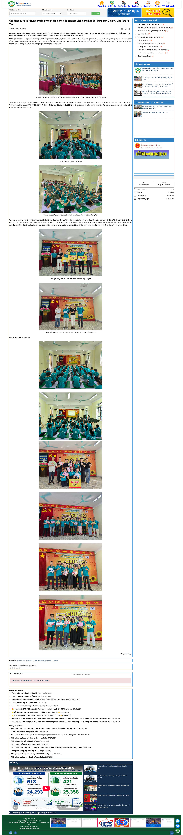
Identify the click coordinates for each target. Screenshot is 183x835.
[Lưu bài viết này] (130, 29)
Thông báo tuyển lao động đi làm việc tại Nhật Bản (30, 706)
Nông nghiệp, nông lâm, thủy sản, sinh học (152, 50)
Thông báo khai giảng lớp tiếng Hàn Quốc (27, 693)
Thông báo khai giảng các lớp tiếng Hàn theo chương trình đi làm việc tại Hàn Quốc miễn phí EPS (46, 747)
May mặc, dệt (142, 34)
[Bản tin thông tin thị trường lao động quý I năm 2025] (90, 798)
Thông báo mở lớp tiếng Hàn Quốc (24, 702)
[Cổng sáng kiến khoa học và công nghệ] (58, 822)
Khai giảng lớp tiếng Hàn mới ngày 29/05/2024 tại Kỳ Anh (31, 754)
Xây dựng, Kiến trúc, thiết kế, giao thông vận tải (154, 27)
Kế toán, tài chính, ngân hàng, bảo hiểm (151, 31)
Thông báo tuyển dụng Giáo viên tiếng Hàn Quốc (29, 738)
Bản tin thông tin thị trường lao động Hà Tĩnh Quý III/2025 (112, 777)
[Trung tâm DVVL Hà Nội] (106, 822)
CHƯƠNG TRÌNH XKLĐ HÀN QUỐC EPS (149, 102)
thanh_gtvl (129, 654)
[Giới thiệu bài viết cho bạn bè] (122, 29)
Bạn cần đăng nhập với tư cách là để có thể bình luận (31, 680)
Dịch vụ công (140, 140)
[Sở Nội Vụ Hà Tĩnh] (90, 822)
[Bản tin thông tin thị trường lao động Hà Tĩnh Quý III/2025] (90, 778)
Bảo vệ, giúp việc (143, 40)
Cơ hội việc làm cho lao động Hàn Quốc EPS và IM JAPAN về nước (157, 107)
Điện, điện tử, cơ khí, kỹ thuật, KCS (149, 24)
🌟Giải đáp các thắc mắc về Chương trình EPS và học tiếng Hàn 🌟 (36, 712)
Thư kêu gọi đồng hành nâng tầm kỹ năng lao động (157, 78)
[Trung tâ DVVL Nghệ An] (137, 822)
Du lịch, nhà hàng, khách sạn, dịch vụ (150, 43)
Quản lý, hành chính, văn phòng (148, 46)
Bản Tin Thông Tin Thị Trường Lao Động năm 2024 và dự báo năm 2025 (113, 806)
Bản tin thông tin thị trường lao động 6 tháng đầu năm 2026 (33, 813)
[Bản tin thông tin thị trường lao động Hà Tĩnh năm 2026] (90, 768)
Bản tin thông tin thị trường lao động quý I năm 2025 (113, 795)
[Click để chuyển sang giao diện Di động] (15, 832)
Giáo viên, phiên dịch (145, 56)
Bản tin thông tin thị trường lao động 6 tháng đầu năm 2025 (113, 786)
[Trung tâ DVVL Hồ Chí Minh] (122, 822)
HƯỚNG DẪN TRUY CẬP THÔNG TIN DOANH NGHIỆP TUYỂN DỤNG (157, 69)
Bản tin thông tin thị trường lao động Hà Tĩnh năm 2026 (112, 767)
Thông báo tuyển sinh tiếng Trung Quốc (25, 744)
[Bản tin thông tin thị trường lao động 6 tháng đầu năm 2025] (90, 788)
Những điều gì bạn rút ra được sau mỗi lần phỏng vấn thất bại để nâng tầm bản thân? (156, 92)
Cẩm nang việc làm (142, 64)
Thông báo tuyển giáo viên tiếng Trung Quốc (27, 757)
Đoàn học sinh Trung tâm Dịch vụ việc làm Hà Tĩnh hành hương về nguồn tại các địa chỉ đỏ (44, 728)
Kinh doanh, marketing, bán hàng (149, 37)
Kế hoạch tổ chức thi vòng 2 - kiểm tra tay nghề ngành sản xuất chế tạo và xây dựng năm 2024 (45, 735)
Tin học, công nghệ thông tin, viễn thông (151, 53)
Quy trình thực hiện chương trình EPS (154, 112)
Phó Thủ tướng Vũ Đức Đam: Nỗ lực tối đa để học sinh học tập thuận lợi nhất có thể (157, 85)
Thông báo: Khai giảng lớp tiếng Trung (25, 741)
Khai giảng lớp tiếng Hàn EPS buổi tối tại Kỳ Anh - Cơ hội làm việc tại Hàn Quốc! (41, 699)
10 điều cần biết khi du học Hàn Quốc (25, 731)
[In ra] (126, 29)
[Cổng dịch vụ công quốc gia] (74, 822)
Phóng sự (13, 762)
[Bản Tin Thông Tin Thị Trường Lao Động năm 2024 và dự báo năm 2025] (90, 807)
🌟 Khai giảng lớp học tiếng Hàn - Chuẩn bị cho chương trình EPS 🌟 (37, 715)
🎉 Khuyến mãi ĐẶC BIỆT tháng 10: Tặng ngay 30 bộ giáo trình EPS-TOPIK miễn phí (42, 709)
